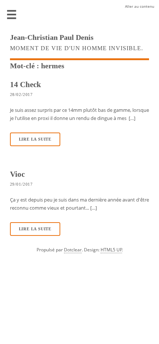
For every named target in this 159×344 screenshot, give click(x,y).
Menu (12, 15)
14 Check (25, 84)
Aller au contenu (139, 6)
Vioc (17, 174)
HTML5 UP (111, 250)
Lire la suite (35, 139)
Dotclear (73, 250)
